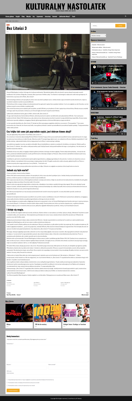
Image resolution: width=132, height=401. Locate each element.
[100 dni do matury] (47, 313)
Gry (34, 16)
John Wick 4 (36, 282)
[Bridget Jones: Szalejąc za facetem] (76, 313)
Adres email (52, 364)
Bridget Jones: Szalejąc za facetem (74, 324)
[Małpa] (19, 313)
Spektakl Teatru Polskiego (115, 57)
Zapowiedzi (40, 16)
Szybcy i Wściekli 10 (65, 282)
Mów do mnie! (85, 294)
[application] (109, 74)
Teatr (73, 16)
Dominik (94, 44)
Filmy (23, 16)
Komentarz (10, 343)
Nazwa (9, 364)
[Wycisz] (122, 83)
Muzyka (29, 16)
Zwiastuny (48, 16)
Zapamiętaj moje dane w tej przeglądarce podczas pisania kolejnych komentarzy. (31, 379)
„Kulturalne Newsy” (64, 16)
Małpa (9, 324)
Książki (18, 16)
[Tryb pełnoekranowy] (124, 83)
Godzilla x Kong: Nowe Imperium (111, 50)
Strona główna (10, 16)
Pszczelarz (9, 282)
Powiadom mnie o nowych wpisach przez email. (21, 385)
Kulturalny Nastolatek (66, 6)
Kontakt (54, 16)
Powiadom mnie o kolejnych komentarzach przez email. (23, 382)
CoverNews (71, 398)
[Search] (126, 16)
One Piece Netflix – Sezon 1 (14, 294)
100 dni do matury (41, 324)
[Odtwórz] (93, 83)
